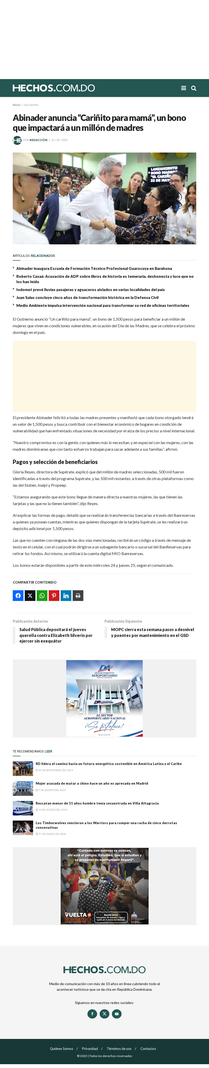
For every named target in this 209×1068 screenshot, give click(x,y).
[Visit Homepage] (71, 88)
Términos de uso (119, 1049)
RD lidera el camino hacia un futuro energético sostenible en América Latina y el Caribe (109, 764)
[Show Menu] (183, 88)
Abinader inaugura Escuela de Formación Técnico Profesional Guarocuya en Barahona (94, 268)
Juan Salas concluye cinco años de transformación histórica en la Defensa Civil (87, 297)
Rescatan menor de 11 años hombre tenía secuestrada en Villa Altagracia (97, 803)
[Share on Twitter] (30, 595)
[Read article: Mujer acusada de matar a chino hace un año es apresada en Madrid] (23, 788)
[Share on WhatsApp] (42, 595)
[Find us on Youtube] (117, 1014)
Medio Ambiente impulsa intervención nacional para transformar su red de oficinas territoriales (102, 305)
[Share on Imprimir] (78, 595)
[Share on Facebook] (18, 595)
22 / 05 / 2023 (59, 140)
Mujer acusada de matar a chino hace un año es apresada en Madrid (92, 783)
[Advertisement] (104, 39)
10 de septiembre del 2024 (55, 770)
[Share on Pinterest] (54, 595)
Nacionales (31, 105)
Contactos (148, 1049)
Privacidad (90, 1049)
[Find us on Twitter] (104, 1014)
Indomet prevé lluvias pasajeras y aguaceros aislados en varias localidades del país (90, 289)
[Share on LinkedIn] (66, 595)
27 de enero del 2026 (52, 833)
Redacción (38, 140)
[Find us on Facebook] (92, 1014)
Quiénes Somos (61, 1049)
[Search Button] (193, 88)
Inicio (16, 105)
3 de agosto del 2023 (52, 789)
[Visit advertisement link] (104, 698)
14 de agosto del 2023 (52, 809)
